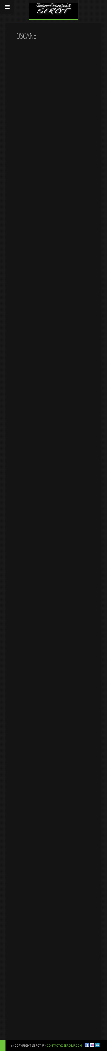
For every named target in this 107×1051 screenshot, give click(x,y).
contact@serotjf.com (64, 1045)
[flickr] (92, 1045)
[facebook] (87, 1045)
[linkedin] (97, 1045)
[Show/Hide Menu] (7, 7)
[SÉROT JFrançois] (53, 9)
